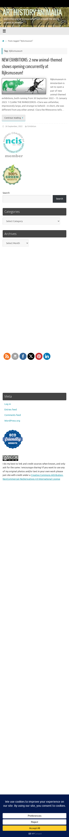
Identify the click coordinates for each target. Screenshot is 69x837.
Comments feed (12, 415)
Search (6, 193)
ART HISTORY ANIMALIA (32, 13)
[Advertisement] (34, 639)
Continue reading (12, 118)
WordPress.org (12, 420)
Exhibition (31, 126)
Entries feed (10, 409)
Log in (7, 404)
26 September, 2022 (13, 126)
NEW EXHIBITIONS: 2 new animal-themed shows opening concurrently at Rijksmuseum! (32, 66)
